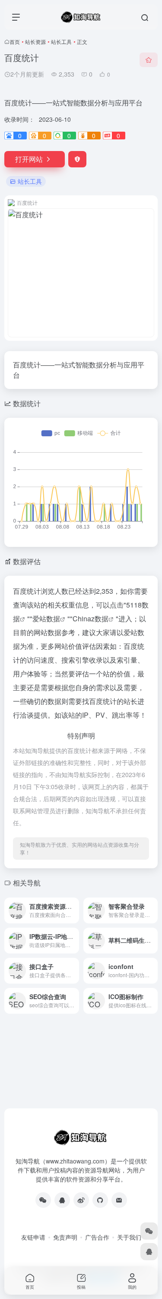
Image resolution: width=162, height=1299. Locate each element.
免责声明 (65, 1237)
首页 (15, 41)
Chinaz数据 (90, 618)
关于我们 (129, 1237)
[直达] (71, 904)
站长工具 (61, 41)
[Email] (119, 1200)
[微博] (81, 1200)
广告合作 (97, 1237)
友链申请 (33, 1237)
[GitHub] (100, 1200)
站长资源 (35, 41)
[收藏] (149, 59)
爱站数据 (46, 618)
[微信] (43, 1200)
